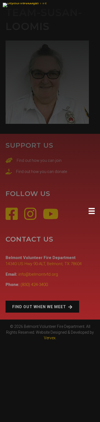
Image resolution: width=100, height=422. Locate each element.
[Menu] (92, 211)
